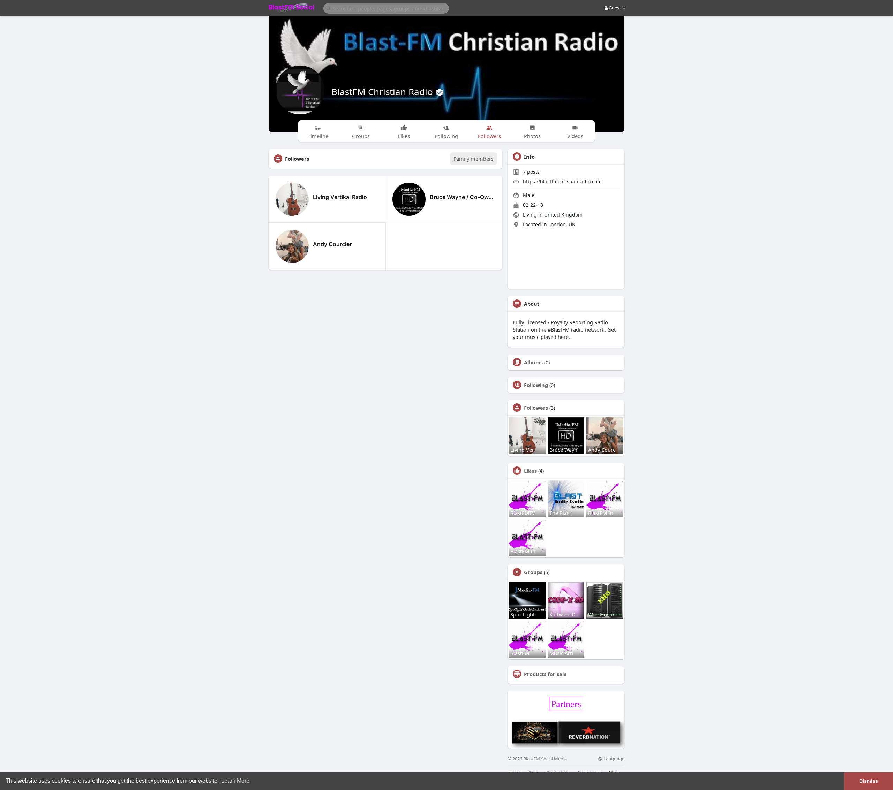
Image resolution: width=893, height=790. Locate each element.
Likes (530, 470)
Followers (536, 407)
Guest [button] (615, 8)
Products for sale (545, 674)
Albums (533, 362)
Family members (473, 158)
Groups (533, 572)
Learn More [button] (235, 781)
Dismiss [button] (868, 781)
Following (536, 385)
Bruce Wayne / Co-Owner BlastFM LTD (462, 196)
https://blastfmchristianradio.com (562, 181)
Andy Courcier (332, 244)
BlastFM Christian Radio (383, 91)
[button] (386, 8)
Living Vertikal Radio (340, 196)
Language (613, 759)
